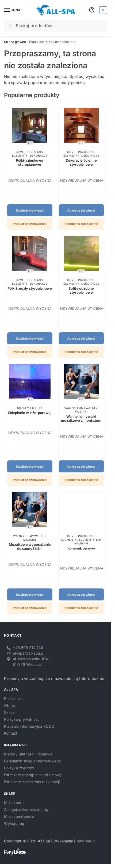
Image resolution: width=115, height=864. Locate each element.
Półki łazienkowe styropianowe (29, 162)
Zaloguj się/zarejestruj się (26, 809)
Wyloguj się (14, 823)
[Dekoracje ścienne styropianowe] (81, 127)
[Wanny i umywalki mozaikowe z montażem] (81, 383)
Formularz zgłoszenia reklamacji (32, 781)
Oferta (9, 705)
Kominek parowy (81, 548)
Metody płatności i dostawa (28, 754)
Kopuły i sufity (30, 407)
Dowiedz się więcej (30, 210)
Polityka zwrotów (19, 768)
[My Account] (92, 10)
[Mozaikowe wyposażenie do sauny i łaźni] (29, 511)
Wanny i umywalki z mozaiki (81, 409)
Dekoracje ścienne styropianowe (81, 162)
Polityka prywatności (22, 719)
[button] (102, 10)
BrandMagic (84, 841)
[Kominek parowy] (81, 511)
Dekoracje (39, 155)
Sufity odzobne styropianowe (81, 290)
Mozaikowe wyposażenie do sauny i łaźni (30, 546)
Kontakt (10, 733)
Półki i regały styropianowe (29, 288)
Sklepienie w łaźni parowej (29, 413)
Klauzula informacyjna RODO (29, 726)
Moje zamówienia (19, 816)
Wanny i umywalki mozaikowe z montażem (81, 418)
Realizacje (13, 698)
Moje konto (14, 802)
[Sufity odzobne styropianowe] (81, 255)
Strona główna (15, 42)
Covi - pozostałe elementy (79, 153)
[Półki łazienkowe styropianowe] (29, 127)
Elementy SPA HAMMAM (87, 541)
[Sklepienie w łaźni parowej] (29, 383)
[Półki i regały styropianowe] (29, 255)
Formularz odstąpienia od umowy (33, 775)
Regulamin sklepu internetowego (32, 761)
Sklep (9, 712)
